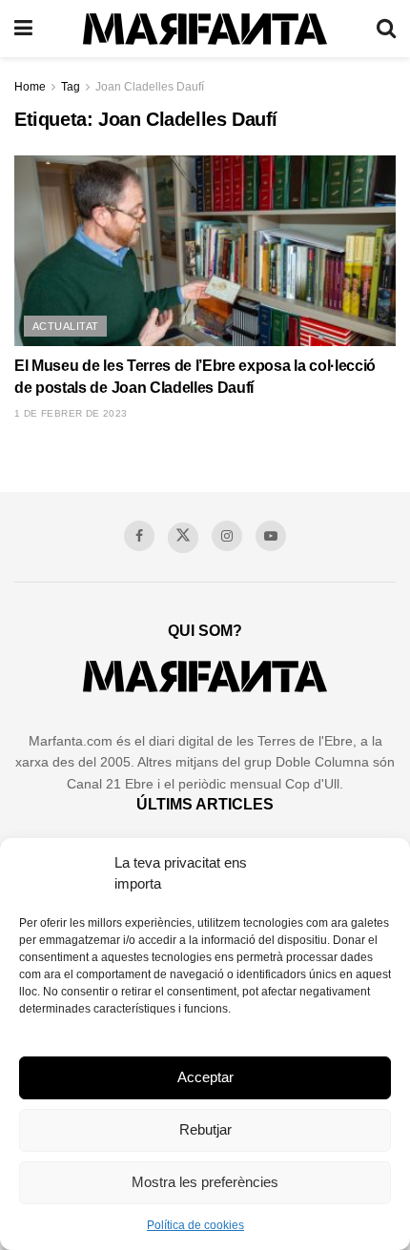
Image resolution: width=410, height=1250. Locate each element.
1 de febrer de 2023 (71, 413)
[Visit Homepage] (205, 29)
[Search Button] (386, 28)
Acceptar (205, 1077)
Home (30, 86)
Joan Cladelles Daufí (149, 86)
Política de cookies (195, 1225)
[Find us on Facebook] (139, 536)
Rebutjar (205, 1129)
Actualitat (65, 326)
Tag (70, 86)
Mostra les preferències (205, 1182)
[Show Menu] (23, 28)
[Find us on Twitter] (183, 538)
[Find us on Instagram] (227, 536)
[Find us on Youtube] (271, 536)
